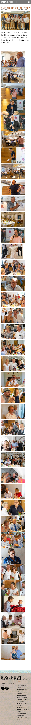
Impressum (10, 683)
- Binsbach (22, 719)
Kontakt (3, 683)
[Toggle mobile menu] (29, 2)
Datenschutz (5, 685)
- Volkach (23, 709)
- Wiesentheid (22, 695)
